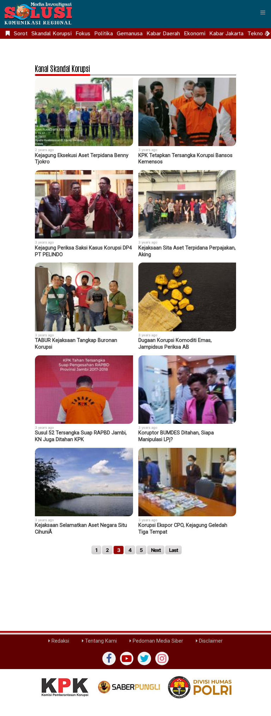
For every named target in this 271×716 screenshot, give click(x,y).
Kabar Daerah (163, 33)
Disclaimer (210, 641)
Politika (103, 33)
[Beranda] (8, 33)
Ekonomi (194, 33)
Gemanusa (130, 33)
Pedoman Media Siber (157, 641)
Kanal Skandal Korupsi (62, 68)
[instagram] (162, 658)
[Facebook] (109, 658)
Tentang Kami (100, 641)
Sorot (21, 33)
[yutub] (127, 658)
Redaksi (59, 641)
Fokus (83, 33)
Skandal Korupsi (51, 33)
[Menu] (262, 12)
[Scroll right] (268, 33)
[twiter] (144, 658)
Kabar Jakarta (226, 33)
